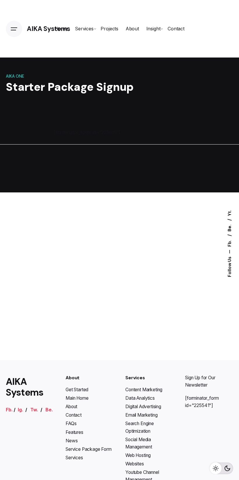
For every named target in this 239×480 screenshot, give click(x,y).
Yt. (230, 213)
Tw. (34, 410)
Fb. (230, 243)
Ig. (20, 410)
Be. (230, 228)
